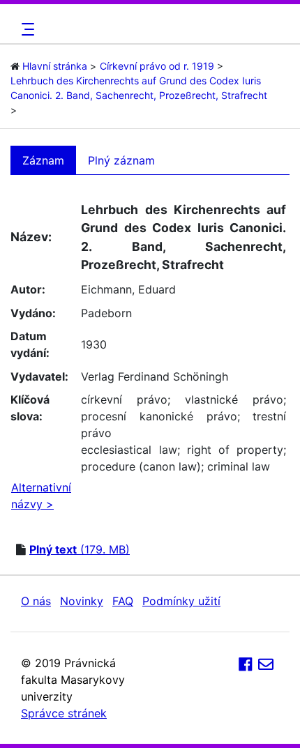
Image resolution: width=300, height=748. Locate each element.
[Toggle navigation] (25, 29)
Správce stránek (64, 713)
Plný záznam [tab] (121, 160)
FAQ (122, 601)
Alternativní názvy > (41, 495)
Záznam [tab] (43, 160)
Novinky (81, 601)
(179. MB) (79, 549)
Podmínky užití (181, 601)
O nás (36, 601)
